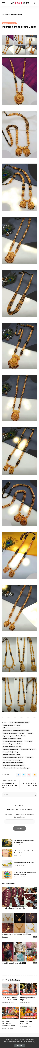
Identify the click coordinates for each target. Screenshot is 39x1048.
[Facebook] (18, 775)
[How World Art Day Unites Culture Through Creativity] (7, 875)
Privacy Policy (30, 1042)
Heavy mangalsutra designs (13, 741)
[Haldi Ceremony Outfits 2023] (28, 1012)
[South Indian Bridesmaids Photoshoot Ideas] (10, 1012)
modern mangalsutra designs (13, 757)
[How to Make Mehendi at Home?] (7, 864)
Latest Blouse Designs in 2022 (14, 963)
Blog (5, 991)
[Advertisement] (30, 14)
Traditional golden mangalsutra (14, 765)
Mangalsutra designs (11, 749)
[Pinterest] (29, 775)
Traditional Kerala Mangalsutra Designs (16, 768)
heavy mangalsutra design (12, 738)
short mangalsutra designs (12, 760)
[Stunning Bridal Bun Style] (28, 989)
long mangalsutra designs (12, 746)
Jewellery (29, 741)
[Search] (35, 3)
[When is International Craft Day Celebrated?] (7, 853)
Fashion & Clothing (9, 23)
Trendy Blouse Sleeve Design (14, 908)
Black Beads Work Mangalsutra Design (16, 730)
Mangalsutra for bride (28, 749)
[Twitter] (24, 775)
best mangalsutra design (12, 725)
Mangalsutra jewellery (11, 752)
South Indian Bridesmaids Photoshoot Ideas (8, 1023)
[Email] (34, 775)
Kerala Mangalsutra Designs (13, 744)
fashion (30, 733)
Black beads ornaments (11, 728)
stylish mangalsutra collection (13, 762)
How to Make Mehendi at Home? (24, 862)
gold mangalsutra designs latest (14, 736)
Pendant (29, 757)
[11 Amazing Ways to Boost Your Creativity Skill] (7, 843)
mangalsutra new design (12, 754)
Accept (19, 1045)
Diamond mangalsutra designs (14, 733)
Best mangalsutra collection (19, 722)
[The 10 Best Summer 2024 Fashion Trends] (10, 989)
